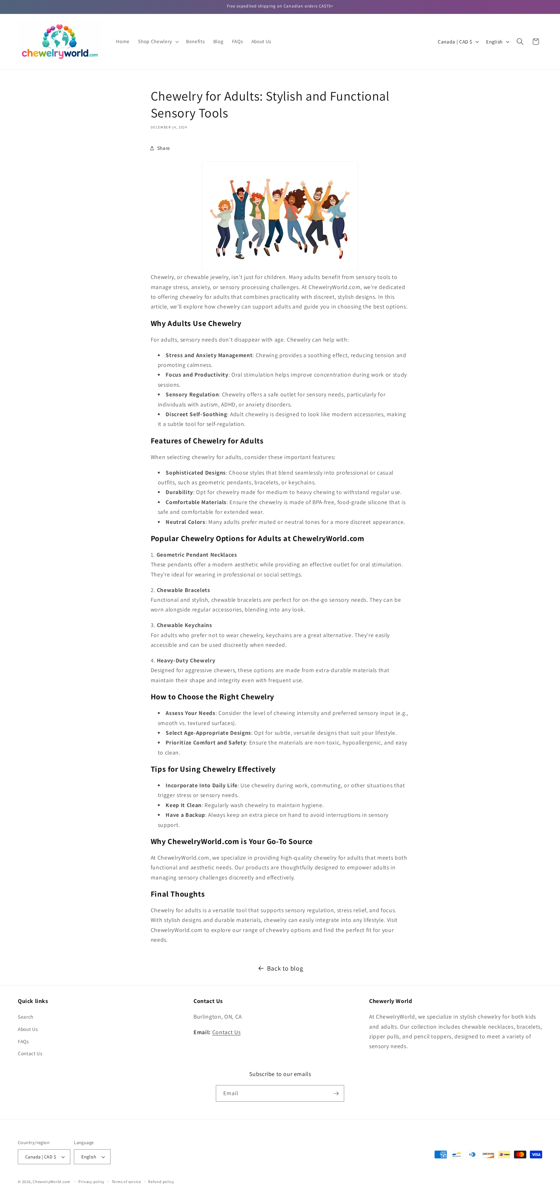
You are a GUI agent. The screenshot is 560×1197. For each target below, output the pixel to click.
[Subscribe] (336, 1093)
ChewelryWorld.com (51, 1181)
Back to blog (285, 968)
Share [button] (163, 148)
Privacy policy (91, 1181)
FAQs (23, 1041)
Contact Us (30, 1053)
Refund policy (161, 1181)
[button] (157, 41)
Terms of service (126, 1181)
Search (25, 1017)
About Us (28, 1029)
